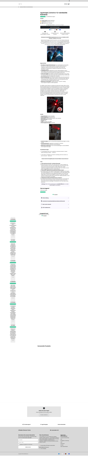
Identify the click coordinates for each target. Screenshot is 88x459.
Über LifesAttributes (64, 446)
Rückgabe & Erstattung (64, 440)
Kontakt (61, 445)
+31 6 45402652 (43, 448)
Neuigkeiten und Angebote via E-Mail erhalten (26, 444)
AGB (61, 442)
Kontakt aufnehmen (44, 414)
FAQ (61, 439)
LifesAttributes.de (25, 453)
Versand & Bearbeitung (64, 437)
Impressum (62, 443)
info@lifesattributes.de (44, 447)
